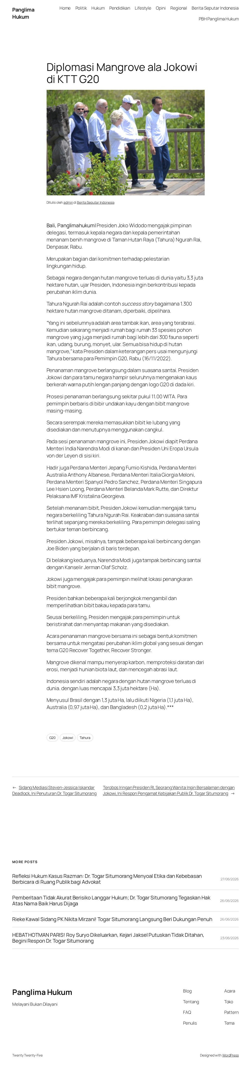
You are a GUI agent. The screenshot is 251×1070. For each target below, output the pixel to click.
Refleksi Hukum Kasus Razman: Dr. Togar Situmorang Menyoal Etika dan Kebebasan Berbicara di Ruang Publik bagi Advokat (107, 879)
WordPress (230, 1055)
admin (68, 202)
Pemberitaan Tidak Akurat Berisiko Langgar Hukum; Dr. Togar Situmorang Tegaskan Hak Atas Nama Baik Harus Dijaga (111, 900)
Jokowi (68, 737)
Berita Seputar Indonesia (95, 202)
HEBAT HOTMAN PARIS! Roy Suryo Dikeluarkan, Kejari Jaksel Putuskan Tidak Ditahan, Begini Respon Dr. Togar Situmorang (108, 938)
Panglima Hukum (23, 13)
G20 (52, 737)
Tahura (85, 737)
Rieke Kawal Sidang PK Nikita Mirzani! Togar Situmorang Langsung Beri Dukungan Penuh (112, 919)
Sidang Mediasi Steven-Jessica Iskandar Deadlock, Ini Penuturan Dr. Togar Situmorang (54, 790)
